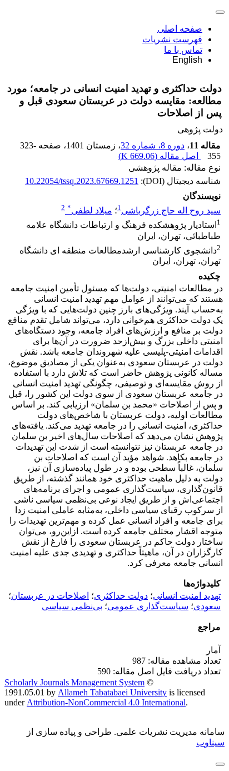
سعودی (207, 606)
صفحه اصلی (179, 28)
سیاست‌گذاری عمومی (147, 606)
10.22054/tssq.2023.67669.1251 (81, 181)
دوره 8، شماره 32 (153, 145)
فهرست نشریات (172, 39)
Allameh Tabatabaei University (112, 692)
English (187, 59)
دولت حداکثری (121, 595)
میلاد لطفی (89, 210)
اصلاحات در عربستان (50, 595)
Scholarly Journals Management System (74, 682)
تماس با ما (183, 49)
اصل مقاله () (159, 156)
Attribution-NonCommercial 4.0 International (106, 702)
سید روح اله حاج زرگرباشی (171, 210)
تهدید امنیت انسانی (187, 595)
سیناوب (210, 742)
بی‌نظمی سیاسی (72, 606)
